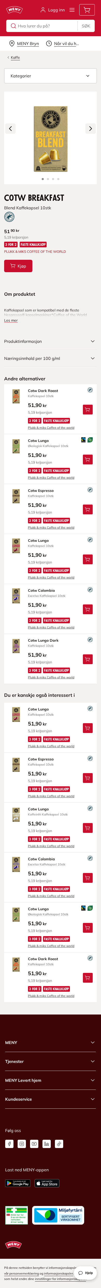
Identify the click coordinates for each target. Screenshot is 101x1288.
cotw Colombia (41, 590)
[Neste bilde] (90, 128)
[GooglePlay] (17, 1183)
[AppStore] (47, 1183)
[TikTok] (59, 1144)
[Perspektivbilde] (58, 179)
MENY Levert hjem (23, 1080)
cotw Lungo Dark (43, 640)
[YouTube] (34, 1144)
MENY (11, 1042)
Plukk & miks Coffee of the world (51, 428)
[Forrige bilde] (10, 128)
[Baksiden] (53, 179)
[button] (50, 75)
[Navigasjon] (72, 10)
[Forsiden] (48, 179)
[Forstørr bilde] (50, 138)
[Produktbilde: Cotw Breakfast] (43, 179)
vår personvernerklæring (21, 1273)
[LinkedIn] (46, 1144)
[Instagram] (22, 1144)
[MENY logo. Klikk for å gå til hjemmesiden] (14, 9)
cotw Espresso (41, 490)
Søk (86, 25)
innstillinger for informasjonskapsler (60, 1279)
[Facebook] (9, 1144)
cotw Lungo (38, 440)
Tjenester (14, 1061)
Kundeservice (18, 1099)
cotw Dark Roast (43, 390)
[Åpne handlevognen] (87, 10)
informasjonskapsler (58, 1273)
